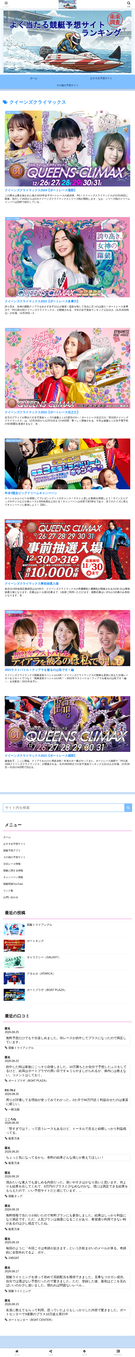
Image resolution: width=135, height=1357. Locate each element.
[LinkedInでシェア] (82, 1097)
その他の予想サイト (14, 857)
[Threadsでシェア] (52, 1087)
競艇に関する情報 (13, 870)
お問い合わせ (10, 897)
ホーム (7, 837)
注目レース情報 (12, 863)
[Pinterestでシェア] (52, 1097)
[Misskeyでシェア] (112, 1078)
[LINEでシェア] (22, 1097)
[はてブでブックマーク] (112, 1087)
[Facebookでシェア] (22, 1087)
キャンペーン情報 (13, 877)
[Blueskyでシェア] (82, 1078)
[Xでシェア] (22, 1078)
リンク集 (8, 890)
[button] (128, 807)
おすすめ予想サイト (14, 843)
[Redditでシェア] (82, 1087)
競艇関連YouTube (13, 883)
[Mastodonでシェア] (52, 1078)
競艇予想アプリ (12, 850)
